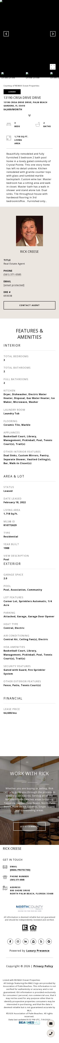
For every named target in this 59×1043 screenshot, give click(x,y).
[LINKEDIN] (25, 941)
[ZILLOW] (33, 941)
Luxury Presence (38, 950)
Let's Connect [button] (29, 826)
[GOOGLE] (49, 941)
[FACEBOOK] (10, 941)
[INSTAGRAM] (18, 941)
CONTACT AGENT (29, 305)
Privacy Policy (43, 966)
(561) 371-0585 (12, 274)
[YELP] (41, 941)
